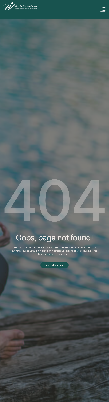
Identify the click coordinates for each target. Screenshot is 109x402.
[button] (102, 10)
